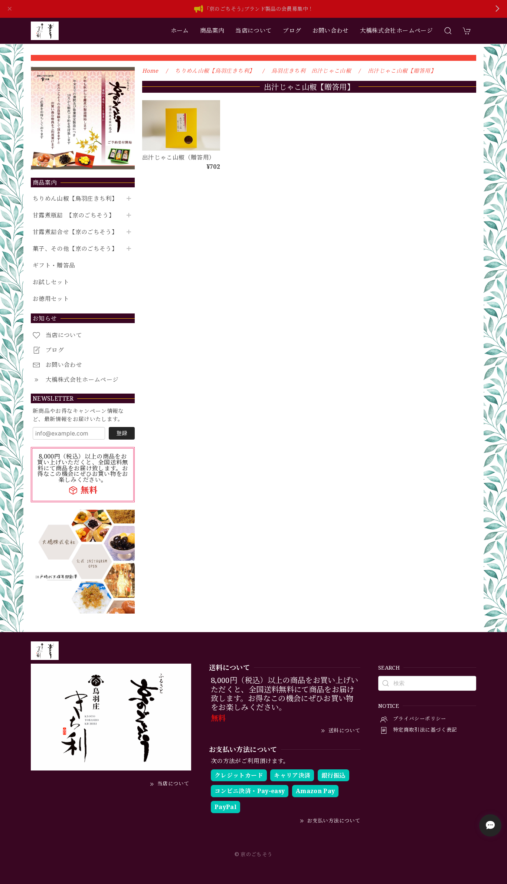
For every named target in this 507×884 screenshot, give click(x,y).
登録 (121, 433)
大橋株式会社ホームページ (396, 30)
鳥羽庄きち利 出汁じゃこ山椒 (311, 70)
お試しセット (51, 282)
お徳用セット (51, 298)
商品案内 (212, 30)
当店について (253, 30)
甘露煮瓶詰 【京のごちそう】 (74, 215)
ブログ (292, 30)
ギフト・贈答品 (54, 265)
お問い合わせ (331, 30)
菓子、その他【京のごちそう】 (75, 248)
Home (150, 70)
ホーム (180, 30)
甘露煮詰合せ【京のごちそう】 (75, 232)
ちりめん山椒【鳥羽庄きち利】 (75, 198)
